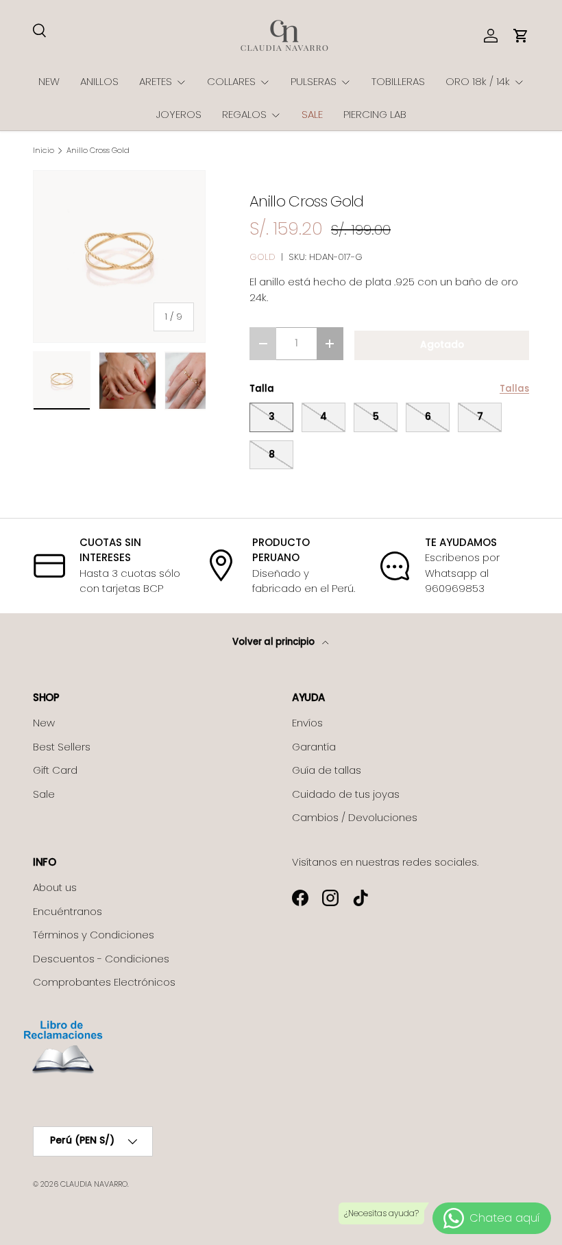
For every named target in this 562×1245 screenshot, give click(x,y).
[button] (521, 36)
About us (55, 887)
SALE (312, 114)
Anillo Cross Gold (98, 150)
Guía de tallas (326, 770)
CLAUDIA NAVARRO (93, 1183)
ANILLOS (99, 81)
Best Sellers (61, 746)
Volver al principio (274, 641)
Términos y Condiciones (93, 934)
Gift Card (55, 770)
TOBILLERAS (398, 81)
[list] (119, 256)
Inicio (43, 150)
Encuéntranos (67, 911)
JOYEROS (178, 114)
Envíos (307, 722)
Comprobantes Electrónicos (104, 982)
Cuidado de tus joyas (346, 794)
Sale (44, 794)
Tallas (514, 388)
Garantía (314, 746)
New (44, 722)
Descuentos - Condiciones (101, 958)
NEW (49, 81)
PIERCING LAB (374, 114)
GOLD (262, 256)
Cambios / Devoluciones (354, 817)
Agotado (442, 344)
